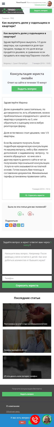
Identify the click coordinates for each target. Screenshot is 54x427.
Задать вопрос (41, 10)
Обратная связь (13, 411)
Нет (22, 422)
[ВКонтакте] (7, 225)
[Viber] (14, 225)
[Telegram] (22, 225)
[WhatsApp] (18, 225)
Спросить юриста (40, 5)
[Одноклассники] (10, 225)
